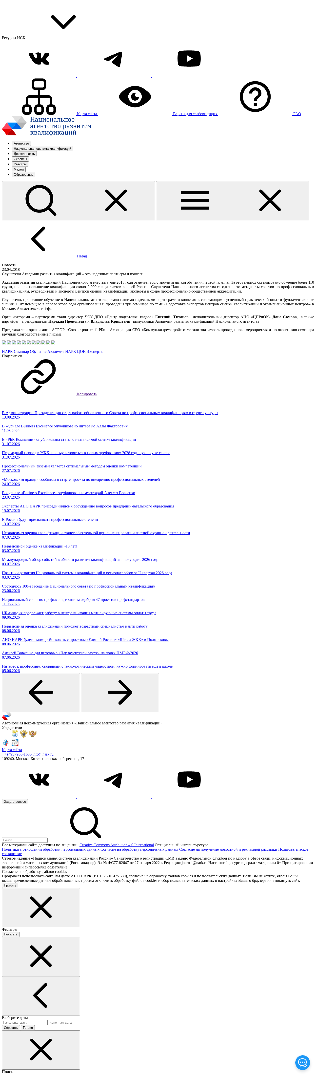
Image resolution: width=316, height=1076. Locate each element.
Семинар (21, 351)
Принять (10, 885)
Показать (11, 934)
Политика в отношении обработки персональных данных (50, 849)
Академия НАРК (61, 351)
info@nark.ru (43, 754)
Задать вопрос (15, 801)
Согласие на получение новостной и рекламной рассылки (228, 849)
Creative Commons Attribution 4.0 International (116, 845)
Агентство (21, 143)
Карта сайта (12, 750)
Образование (23, 174)
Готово (28, 1028)
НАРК (7, 351)
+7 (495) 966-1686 (17, 754)
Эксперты (95, 351)
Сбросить (11, 1028)
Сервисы (20, 159)
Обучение (38, 351)
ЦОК (81, 351)
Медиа (19, 169)
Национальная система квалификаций (42, 148)
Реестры (20, 164)
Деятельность (24, 154)
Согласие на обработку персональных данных (139, 849)
